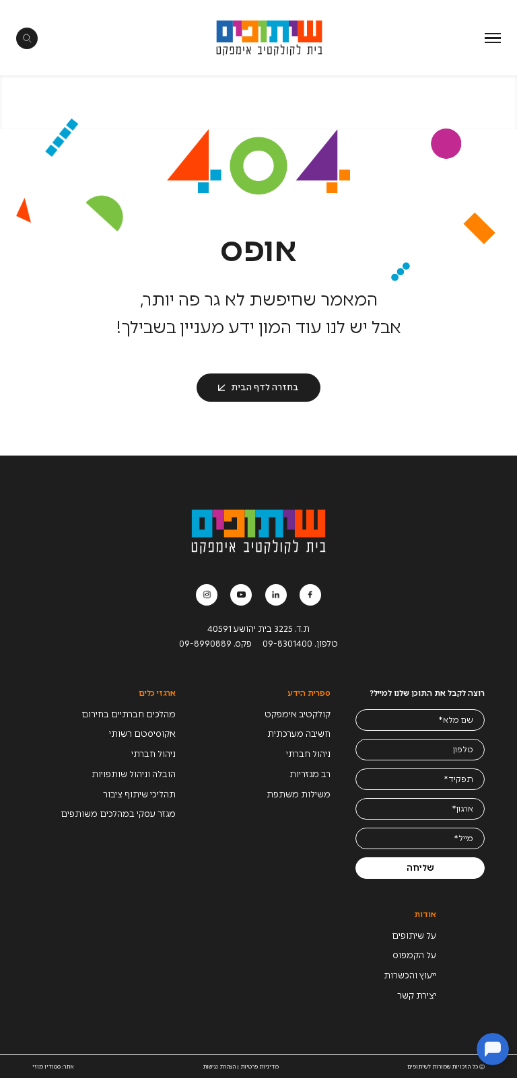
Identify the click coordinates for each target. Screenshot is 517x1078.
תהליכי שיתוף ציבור (139, 794)
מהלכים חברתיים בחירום (128, 714)
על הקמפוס (414, 955)
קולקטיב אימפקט (298, 714)
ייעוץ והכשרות (410, 975)
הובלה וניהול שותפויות (134, 774)
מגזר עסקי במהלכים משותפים (118, 814)
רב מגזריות (310, 774)
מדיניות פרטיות (259, 1066)
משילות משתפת (299, 794)
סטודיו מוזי (46, 1066)
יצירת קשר (416, 996)
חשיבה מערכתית (299, 734)
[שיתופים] (269, 37)
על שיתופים (414, 936)
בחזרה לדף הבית (265, 387)
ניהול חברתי (308, 754)
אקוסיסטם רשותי (142, 734)
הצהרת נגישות (219, 1066)
